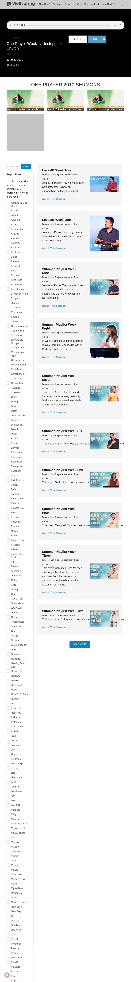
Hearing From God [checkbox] (18, 665)
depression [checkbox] (17, 424)
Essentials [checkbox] (16, 461)
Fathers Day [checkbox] (17, 507)
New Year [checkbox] (16, 897)
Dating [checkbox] (14, 401)
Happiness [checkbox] (16, 654)
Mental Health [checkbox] (18, 828)
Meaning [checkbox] (15, 819)
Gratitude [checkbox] (16, 626)
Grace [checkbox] (14, 617)
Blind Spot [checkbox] (16, 279)
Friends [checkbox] (15, 549)
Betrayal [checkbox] (15, 266)
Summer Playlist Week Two (63, 611)
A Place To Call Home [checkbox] (19, 204)
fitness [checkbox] (14, 531)
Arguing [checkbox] (15, 233)
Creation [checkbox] (15, 392)
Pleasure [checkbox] (15, 966)
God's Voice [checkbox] (17, 603)
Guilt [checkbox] (13, 649)
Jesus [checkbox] (14, 740)
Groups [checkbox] (15, 635)
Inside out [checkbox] (16, 717)
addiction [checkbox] (15, 215)
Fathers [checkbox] (15, 503)
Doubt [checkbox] (14, 434)
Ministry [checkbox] (15, 842)
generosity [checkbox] (16, 571)
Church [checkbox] (15, 316)
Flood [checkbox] (14, 535)
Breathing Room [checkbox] (19, 293)
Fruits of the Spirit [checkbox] (17, 556)
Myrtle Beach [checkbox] (18, 888)
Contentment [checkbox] (17, 373)
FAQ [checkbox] (13, 489)
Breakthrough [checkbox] (18, 289)
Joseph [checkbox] (15, 745)
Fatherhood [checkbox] (17, 498)
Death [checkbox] (14, 410)
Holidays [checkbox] (15, 675)
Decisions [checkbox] (16, 420)
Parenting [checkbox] (16, 943)
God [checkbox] (13, 594)
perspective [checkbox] (17, 957)
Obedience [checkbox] (16, 925)
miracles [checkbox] (15, 851)
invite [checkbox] (13, 735)
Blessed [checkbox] (15, 275)
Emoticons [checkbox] (16, 452)
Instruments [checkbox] (17, 726)
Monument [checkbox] (16, 874)
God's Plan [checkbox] (17, 598)
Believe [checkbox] (15, 261)
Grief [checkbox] (13, 631)
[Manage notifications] (7, 975)
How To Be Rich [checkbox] (19, 694)
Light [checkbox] (13, 782)
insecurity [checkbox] (16, 712)
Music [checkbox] (14, 883)
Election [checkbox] (15, 443)
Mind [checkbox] (13, 837)
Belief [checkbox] (14, 256)
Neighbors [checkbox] (16, 893)
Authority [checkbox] (15, 243)
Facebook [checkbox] (16, 470)
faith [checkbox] (13, 475)
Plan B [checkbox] (14, 962)
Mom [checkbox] (13, 860)
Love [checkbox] (13, 800)
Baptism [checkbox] (15, 252)
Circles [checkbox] (14, 321)
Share (77, 39)
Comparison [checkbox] (17, 347)
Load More (79, 644)
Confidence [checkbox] (17, 369)
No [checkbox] (12, 916)
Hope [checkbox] (14, 689)
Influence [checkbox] (15, 708)
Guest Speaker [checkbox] (19, 644)
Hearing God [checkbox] (17, 671)
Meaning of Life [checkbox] (19, 823)
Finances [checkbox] (16, 526)
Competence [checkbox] (17, 360)
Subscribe (98, 39)
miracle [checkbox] (15, 846)
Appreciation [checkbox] (17, 229)
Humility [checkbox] (15, 698)
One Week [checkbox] (16, 929)
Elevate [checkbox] (15, 447)
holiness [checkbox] (15, 680)
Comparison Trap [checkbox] (17, 354)
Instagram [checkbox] (16, 722)
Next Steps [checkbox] (17, 911)
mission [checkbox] (15, 856)
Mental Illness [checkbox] (18, 832)
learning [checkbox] (15, 768)
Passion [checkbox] (15, 948)
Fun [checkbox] (13, 561)
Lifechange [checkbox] (16, 777)
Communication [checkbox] (19, 326)
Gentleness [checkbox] (17, 575)
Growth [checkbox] (15, 640)
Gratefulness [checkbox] (17, 621)
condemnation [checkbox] (18, 364)
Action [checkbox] (14, 210)
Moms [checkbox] (14, 865)
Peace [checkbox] (14, 953)
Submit (26, 166)
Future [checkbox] (14, 566)
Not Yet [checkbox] (15, 920)
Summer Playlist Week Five (63, 470)
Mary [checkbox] (13, 814)
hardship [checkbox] (15, 658)
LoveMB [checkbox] (15, 805)
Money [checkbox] (14, 869)
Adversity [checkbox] (16, 219)
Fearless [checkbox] (15, 517)
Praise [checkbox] (14, 976)
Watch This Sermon (54, 199)
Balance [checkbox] (15, 247)
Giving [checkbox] (14, 589)
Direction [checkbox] (15, 429)
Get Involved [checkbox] (17, 580)
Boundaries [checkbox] (17, 284)
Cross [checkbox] (14, 397)
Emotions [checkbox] (16, 457)
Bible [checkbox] (13, 270)
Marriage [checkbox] (15, 809)
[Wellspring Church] (21, 5)
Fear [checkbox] (13, 512)
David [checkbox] (14, 406)
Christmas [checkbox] (16, 312)
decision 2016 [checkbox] (18, 415)
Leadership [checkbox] (17, 763)
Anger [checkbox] (14, 224)
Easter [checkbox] (14, 438)
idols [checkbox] (13, 703)
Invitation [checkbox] (15, 731)
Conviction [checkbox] (16, 378)
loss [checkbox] (13, 795)
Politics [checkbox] (15, 971)
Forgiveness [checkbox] (17, 540)
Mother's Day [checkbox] (18, 879)
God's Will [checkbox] (16, 608)
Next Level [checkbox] (16, 906)
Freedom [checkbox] (15, 544)
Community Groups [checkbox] (17, 342)
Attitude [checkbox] (15, 238)
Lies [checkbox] (13, 772)
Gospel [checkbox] (15, 612)
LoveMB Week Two (56, 170)
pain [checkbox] (13, 934)
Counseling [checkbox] (17, 383)
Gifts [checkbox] (13, 584)
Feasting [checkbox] (15, 521)
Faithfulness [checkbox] (17, 480)
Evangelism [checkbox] (17, 466)
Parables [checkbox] (15, 939)
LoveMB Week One (56, 219)
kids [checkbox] (13, 754)
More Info (14, 65)
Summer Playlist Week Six (62, 431)
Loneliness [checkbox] (16, 791)
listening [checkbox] (15, 786)
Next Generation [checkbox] (19, 902)
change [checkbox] (15, 303)
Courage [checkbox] (15, 387)
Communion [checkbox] (17, 330)
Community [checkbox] (17, 335)
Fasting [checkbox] (15, 494)
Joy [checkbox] (13, 749)
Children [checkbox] (15, 307)
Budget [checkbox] (14, 298)
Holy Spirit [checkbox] (16, 685)
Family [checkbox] (14, 484)
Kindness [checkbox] (16, 759)
